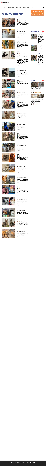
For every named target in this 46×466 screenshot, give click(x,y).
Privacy (27, 462)
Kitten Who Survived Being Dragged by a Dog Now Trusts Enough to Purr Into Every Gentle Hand (22, 105)
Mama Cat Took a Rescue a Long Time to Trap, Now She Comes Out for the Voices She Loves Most (23, 148)
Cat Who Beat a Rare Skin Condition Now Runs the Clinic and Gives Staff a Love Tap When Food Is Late (22, 137)
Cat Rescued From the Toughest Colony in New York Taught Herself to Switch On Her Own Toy (22, 94)
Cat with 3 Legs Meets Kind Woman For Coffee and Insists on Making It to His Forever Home (22, 45)
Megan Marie (22, 20)
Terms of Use (32, 462)
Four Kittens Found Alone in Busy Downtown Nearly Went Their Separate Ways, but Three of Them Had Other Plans (22, 169)
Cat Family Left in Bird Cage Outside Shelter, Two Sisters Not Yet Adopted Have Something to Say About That (22, 223)
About (12, 462)
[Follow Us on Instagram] (37, 14)
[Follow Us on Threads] (42, 14)
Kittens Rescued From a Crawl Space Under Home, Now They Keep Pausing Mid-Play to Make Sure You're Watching (22, 116)
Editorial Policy (17, 462)
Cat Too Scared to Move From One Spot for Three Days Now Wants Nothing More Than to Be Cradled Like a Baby (22, 202)
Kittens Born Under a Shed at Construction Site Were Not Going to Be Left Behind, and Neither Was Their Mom (23, 191)
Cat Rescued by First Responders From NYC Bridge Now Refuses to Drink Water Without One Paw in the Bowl (22, 73)
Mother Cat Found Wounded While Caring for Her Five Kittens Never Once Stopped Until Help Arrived (41, 49)
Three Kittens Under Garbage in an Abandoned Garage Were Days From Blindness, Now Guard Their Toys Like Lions (41, 59)
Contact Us (23, 462)
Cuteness (24, 7)
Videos (20, 7)
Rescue (17, 7)
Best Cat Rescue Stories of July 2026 (22, 83)
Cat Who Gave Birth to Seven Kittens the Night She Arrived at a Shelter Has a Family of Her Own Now (23, 234)
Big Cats (32, 7)
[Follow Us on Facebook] (32, 14)
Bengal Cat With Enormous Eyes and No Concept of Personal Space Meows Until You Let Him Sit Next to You (23, 23)
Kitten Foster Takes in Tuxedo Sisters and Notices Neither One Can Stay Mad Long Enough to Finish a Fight (22, 55)
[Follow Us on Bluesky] (40, 14)
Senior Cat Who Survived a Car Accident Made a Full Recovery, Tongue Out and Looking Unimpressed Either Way (21, 34)
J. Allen (21, 31)
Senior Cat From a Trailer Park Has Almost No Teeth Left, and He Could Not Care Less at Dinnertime (22, 180)
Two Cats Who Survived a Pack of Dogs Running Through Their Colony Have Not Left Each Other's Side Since (23, 213)
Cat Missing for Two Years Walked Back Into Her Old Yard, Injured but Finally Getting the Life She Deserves (37, 89)
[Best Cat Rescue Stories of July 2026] (8, 83)
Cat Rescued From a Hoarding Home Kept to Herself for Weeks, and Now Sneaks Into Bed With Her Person (22, 158)
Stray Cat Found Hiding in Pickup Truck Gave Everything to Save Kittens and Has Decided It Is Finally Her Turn (37, 101)
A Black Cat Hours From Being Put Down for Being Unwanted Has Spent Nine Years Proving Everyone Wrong (22, 127)
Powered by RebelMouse (43, 8)
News (28, 7)
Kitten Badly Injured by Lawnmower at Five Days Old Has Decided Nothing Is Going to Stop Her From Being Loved (41, 38)
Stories (5, 7)
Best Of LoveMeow (11, 7)
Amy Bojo (25, 20)
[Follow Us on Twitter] (35, 14)
